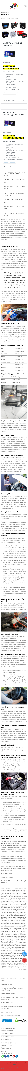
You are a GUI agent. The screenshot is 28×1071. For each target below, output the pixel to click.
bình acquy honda (16, 923)
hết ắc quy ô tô (12, 947)
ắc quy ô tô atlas (22, 893)
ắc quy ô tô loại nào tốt (10, 896)
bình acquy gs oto (7, 923)
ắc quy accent (20, 888)
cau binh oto (8, 933)
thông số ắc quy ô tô (5, 964)
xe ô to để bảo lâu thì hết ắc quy (17, 966)
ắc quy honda (8, 890)
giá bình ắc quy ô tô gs (21, 939)
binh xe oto (7, 931)
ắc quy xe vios (19, 903)
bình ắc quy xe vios (15, 921)
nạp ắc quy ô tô (10, 950)
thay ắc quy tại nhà (20, 960)
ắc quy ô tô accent (14, 893)
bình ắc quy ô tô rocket (15, 917)
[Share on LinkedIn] (16, 1056)
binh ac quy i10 (19, 910)
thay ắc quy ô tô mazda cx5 (17, 958)
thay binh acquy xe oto (6, 963)
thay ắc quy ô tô (20, 956)
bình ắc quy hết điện (5, 909)
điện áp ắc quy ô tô (14, 936)
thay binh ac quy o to (11, 961)
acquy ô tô (5, 904)
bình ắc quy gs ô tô (21, 907)
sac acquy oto (8, 953)
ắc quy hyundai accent (8, 891)
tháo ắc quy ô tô (20, 955)
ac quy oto (17, 898)
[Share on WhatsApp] (2, 1056)
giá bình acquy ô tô (10, 945)
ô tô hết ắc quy (8, 952)
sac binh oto (14, 955)
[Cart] (25, 6)
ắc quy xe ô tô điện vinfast (9, 903)
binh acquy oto (17, 925)
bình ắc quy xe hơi (14, 920)
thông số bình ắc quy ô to (16, 964)
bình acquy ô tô (9, 925)
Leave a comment (23, 969)
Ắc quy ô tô (5, 14)
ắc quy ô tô (7, 893)
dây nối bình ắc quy (5, 936)
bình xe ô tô (19, 929)
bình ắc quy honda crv (11, 910)
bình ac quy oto (9, 918)
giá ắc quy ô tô (22, 936)
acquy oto (11, 904)
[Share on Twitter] (8, 1056)
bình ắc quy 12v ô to (9, 906)
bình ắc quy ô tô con (5, 915)
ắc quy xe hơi (12, 901)
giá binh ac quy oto (5, 941)
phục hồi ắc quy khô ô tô (17, 952)
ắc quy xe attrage (5, 901)
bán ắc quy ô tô (17, 904)
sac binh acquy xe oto (17, 953)
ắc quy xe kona (18, 901)
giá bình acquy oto (19, 945)
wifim (17, 18)
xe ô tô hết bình (10, 967)
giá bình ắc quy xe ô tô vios (14, 942)
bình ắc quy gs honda (12, 907)
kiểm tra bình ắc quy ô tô (6, 948)
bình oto (9, 929)
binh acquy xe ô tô (19, 926)
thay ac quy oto (11, 960)
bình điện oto (17, 928)
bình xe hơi (13, 929)
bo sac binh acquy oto (15, 931)
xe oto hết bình (18, 967)
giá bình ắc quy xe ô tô (15, 941)
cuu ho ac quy (16, 934)
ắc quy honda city (16, 890)
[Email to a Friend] (11, 1056)
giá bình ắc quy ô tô (12, 937)
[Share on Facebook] (5, 1056)
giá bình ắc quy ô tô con (10, 939)
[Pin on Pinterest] (14, 1056)
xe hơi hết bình (6, 966)
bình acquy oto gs (10, 926)
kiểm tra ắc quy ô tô (20, 947)
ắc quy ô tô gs (4, 895)
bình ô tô (5, 929)
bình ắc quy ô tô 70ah (21, 914)
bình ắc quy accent (19, 906)
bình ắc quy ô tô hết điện (16, 915)
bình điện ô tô (10, 928)
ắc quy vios (23, 899)
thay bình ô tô (15, 963)
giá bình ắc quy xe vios (14, 944)
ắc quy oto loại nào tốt (15, 899)
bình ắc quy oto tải (17, 918)
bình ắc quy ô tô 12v (11, 914)
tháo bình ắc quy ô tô (11, 956)
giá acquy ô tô (4, 937)
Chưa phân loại (5, 12)
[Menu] (2, 6)
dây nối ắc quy (23, 934)
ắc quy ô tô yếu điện (10, 898)
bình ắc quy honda (15, 909)
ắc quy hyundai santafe (18, 891)
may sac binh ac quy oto (18, 948)
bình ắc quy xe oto (7, 921)
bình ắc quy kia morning (18, 912)
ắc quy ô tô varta (19, 896)
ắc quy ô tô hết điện (12, 895)
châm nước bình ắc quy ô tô (17, 933)
